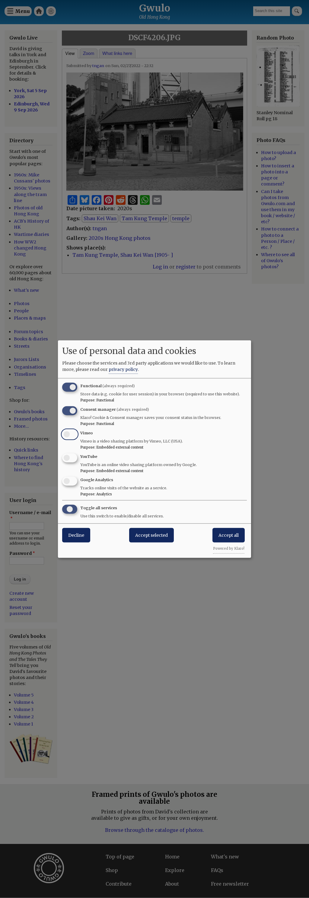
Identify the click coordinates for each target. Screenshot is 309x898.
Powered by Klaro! (228, 548)
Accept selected (151, 535)
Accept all (228, 535)
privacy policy (123, 369)
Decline (76, 535)
